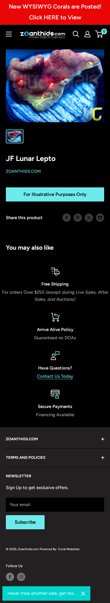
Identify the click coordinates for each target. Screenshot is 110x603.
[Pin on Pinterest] (78, 217)
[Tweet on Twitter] (89, 217)
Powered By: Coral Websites (59, 549)
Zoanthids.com (23, 171)
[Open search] (76, 34)
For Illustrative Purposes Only (55, 194)
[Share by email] (100, 217)
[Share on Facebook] (66, 217)
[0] (99, 34)
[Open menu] (9, 34)
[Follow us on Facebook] (10, 577)
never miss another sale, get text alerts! (42, 593)
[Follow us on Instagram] (21, 577)
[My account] (87, 34)
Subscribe (25, 522)
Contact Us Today (55, 376)
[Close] (83, 593)
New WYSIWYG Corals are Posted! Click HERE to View (55, 12)
